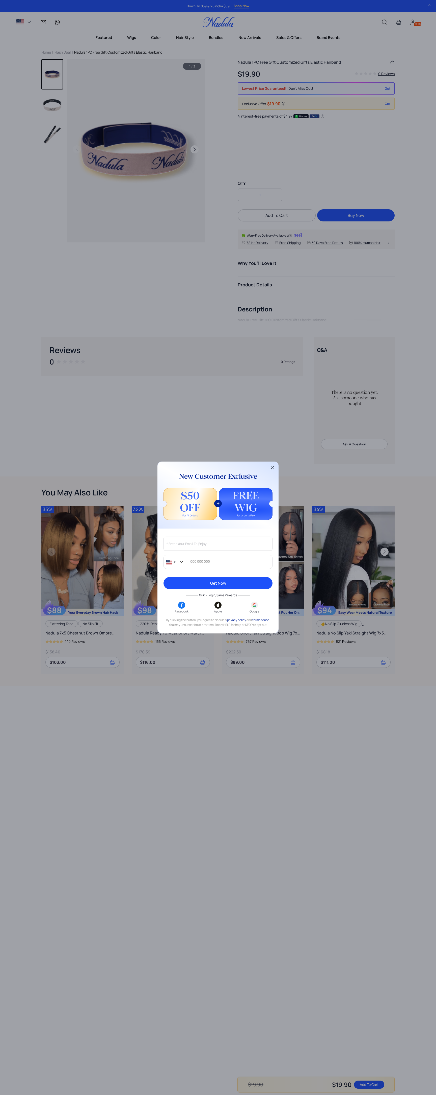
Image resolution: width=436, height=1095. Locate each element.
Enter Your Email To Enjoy (186, 544)
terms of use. (261, 620)
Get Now (218, 583)
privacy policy (236, 620)
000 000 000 (200, 561)
